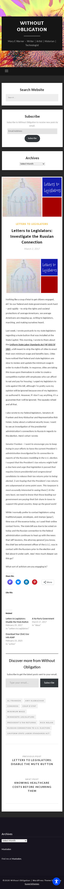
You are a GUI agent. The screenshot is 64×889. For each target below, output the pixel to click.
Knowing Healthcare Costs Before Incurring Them (32, 786)
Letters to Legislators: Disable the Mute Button (32, 762)
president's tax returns (21, 723)
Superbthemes (32, 884)
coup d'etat (29, 706)
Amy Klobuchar (34, 701)
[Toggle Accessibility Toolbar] (56, 881)
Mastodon (6, 849)
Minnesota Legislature (20, 717)
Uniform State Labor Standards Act (28, 733)
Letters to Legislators (32, 224)
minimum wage (16, 711)
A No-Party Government (43, 619)
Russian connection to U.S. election (28, 728)
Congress (12, 706)
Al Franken (14, 701)
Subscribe (32, 138)
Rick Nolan (46, 723)
